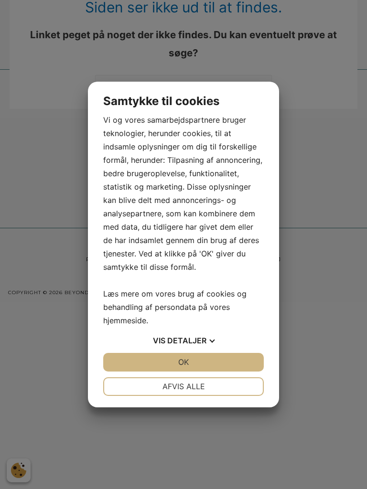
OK (183, 362)
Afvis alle (183, 386)
